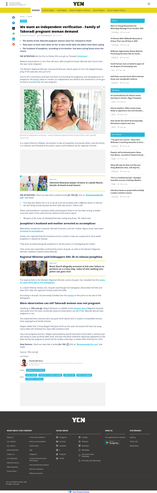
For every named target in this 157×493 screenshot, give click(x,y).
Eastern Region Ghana (116, 10)
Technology (115, 32)
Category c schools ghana (50, 375)
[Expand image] (103, 88)
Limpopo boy (69, 375)
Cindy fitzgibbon (84, 375)
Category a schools (34, 379)
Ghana (36, 10)
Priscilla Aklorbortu (46, 35)
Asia (113, 70)
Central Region (99, 10)
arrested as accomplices (31, 231)
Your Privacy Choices (81, 492)
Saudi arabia (31, 375)
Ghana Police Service (35, 370)
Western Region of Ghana (80, 10)
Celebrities (115, 57)
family (36, 79)
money (70, 295)
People (114, 159)
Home (22, 16)
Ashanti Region (48, 10)
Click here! (82, 56)
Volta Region (62, 10)
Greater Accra (80, 308)
